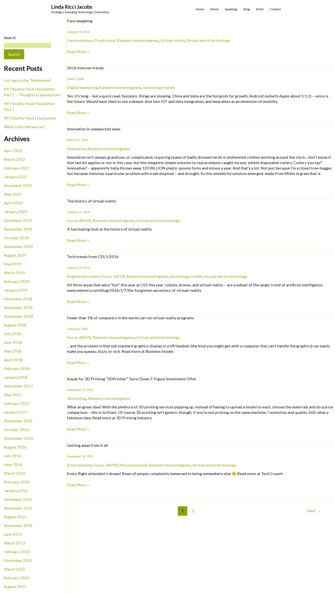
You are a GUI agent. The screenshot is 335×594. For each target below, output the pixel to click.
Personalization (133, 465)
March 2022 (14, 159)
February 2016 (17, 482)
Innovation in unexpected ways (93, 129)
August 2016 (15, 447)
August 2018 (15, 325)
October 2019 (16, 237)
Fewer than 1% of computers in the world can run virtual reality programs (130, 317)
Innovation (76, 148)
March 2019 (14, 272)
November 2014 (18, 525)
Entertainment (79, 465)
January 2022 (15, 176)
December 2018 (18, 298)
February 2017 (17, 403)
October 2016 (16, 429)
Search (10, 37)
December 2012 (18, 560)
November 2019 (18, 229)
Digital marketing (82, 87)
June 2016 (13, 464)
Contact (275, 9)
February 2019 (17, 281)
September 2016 (18, 438)
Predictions (105, 40)
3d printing (76, 398)
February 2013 (17, 551)
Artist (260, 9)
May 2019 (13, 264)
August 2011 (15, 586)
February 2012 (17, 577)
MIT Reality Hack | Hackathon (30, 118)
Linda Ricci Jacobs (71, 7)
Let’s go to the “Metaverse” (27, 80)
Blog (246, 9)
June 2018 (13, 342)
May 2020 (13, 194)
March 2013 (14, 543)
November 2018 (18, 307)
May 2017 (13, 394)
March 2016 (14, 473)
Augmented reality (83, 276)
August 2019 (15, 255)
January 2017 (15, 412)
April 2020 (13, 203)
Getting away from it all (87, 445)
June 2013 (13, 534)
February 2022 (17, 168)
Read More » (78, 51)
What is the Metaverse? (24, 126)
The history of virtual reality (91, 201)
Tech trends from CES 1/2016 (93, 256)
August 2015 (15, 516)
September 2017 (18, 386)
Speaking (231, 9)
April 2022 (13, 150)
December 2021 (18, 185)
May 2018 (13, 351)
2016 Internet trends (85, 67)
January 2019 (15, 290)
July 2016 (12, 455)
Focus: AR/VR (79, 220)
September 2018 (18, 316)
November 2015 (18, 508)
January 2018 (15, 377)
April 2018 (13, 359)
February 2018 (17, 368)
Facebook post (80, 40)
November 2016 (18, 420)
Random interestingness (138, 40)
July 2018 (12, 333)
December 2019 (18, 220)
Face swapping (79, 20)
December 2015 (18, 499)
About (214, 9)
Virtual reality (173, 40)
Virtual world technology (208, 40)
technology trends (159, 87)
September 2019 (18, 246)
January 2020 (15, 211)
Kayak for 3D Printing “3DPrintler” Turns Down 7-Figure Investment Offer (131, 378)
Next (314, 510)
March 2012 (14, 569)
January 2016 (15, 490)
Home (200, 9)
